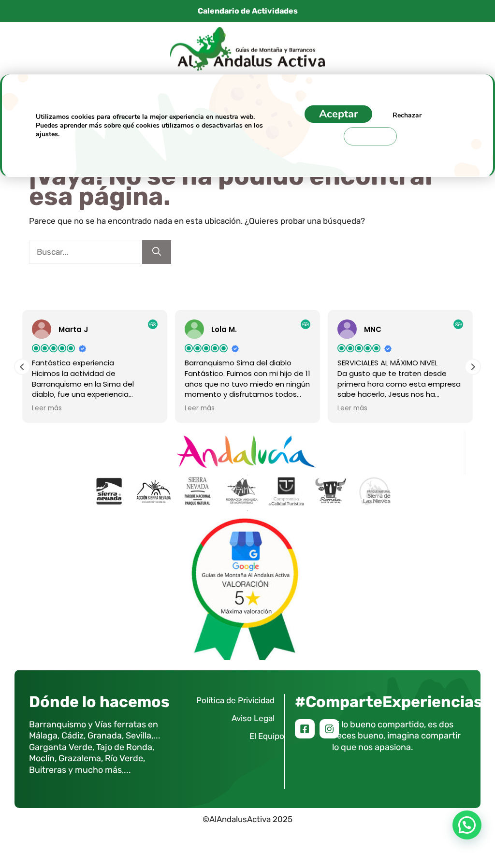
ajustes (47, 134)
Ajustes (370, 136)
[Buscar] (156, 252)
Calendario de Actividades (248, 10)
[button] (473, 367)
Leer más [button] (47, 408)
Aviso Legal (253, 718)
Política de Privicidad (235, 700)
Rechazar (407, 115)
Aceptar (338, 114)
